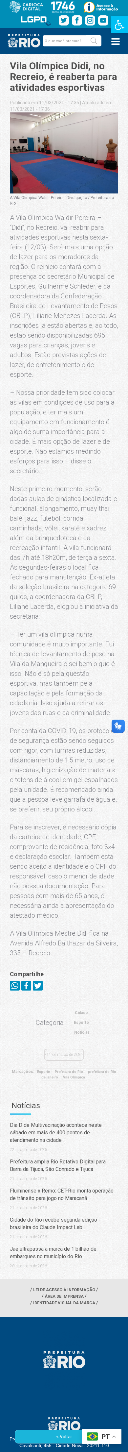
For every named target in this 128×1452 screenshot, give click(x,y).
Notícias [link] (82, 1032)
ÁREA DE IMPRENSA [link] (64, 1296)
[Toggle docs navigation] (115, 41)
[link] (119, 24)
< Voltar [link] (64, 1436)
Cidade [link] (81, 1012)
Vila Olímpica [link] (74, 1077)
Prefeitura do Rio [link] (69, 1072)
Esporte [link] (81, 1022)
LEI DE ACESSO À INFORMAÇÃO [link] (64, 1289)
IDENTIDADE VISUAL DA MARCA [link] (64, 1302)
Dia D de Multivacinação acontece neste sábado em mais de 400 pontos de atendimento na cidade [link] (56, 1132)
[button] (93, 40)
